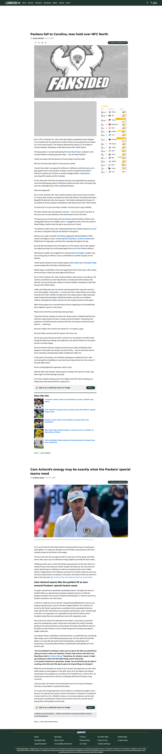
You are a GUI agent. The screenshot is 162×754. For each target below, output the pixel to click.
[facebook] (147, 2)
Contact (83, 737)
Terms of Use (103, 740)
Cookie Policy (123, 740)
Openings (57, 737)
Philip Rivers (63, 183)
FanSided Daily (39, 740)
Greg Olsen (72, 239)
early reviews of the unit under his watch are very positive (71, 577)
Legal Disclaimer (40, 744)
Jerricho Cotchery (84, 239)
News (24, 3)
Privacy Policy (85, 740)
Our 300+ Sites (103, 737)
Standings (47, 3)
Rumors (30, 3)
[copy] (45, 42)
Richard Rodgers (51, 297)
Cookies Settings (104, 744)
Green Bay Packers (74, 152)
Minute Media (24, 748)
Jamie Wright (38, 38)
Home (36, 453)
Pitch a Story (59, 740)
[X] (151, 2)
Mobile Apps (122, 737)
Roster (55, 3)
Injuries (61, 3)
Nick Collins (74, 263)
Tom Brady (61, 236)
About (36, 737)
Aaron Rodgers (79, 253)
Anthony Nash (38, 478)
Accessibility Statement (63, 744)
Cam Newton (66, 219)
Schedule (38, 3)
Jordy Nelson (85, 173)
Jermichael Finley (89, 263)
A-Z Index (83, 744)
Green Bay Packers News (49, 722)
